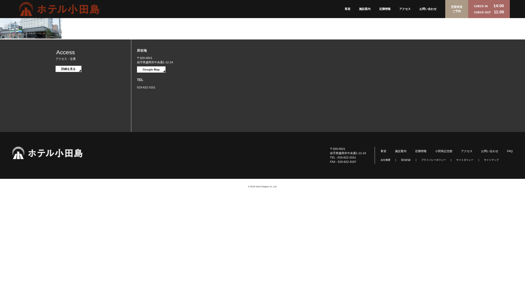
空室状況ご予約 (456, 9)
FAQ (510, 151)
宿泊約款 (406, 159)
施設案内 (365, 8)
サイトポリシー (465, 159)
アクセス (405, 8)
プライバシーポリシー (433, 159)
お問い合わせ (428, 8)
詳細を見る (68, 69)
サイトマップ (491, 159)
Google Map (151, 69)
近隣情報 (385, 8)
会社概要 (385, 159)
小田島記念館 (443, 151)
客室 (347, 8)
